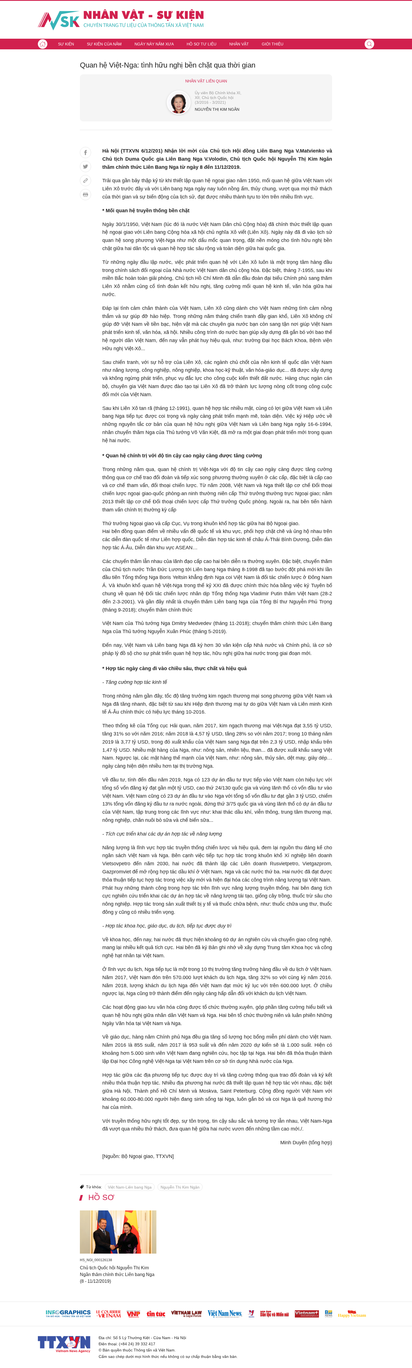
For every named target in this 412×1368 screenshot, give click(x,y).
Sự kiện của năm (104, 44)
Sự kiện (66, 44)
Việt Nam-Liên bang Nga (130, 1187)
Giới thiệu (272, 44)
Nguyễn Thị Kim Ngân (180, 1187)
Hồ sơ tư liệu (201, 44)
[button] (369, 44)
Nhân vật (239, 44)
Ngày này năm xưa (154, 44)
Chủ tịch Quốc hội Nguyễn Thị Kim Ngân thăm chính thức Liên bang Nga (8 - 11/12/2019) (117, 1274)
